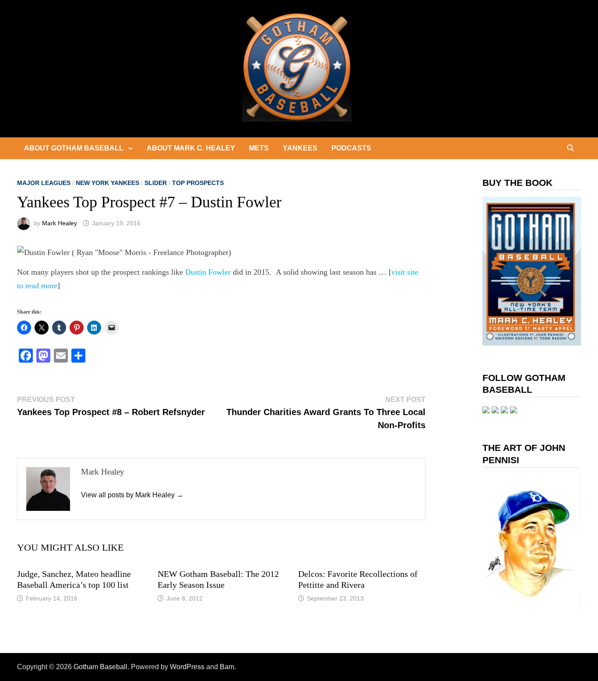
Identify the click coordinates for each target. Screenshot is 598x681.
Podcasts (351, 148)
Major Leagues (43, 182)
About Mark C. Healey (191, 148)
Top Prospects (198, 182)
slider (155, 182)
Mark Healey (59, 223)
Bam (227, 667)
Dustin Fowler (208, 272)
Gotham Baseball (100, 667)
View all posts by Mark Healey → (132, 495)
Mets (259, 148)
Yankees (300, 148)
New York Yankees (107, 182)
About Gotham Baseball (73, 148)
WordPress (187, 667)
